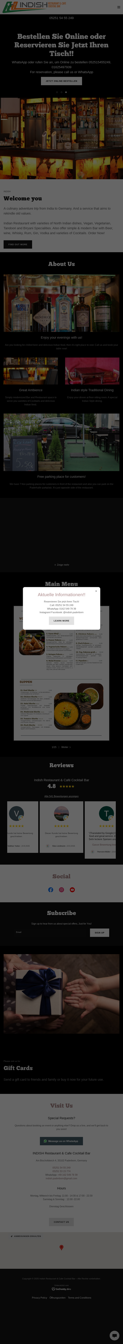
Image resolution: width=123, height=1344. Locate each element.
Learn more (61, 621)
